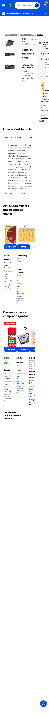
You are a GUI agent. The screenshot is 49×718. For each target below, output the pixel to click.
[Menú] (4, 5)
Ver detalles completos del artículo (27, 77)
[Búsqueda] (37, 5)
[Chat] (43, 703)
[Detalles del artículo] (31, 137)
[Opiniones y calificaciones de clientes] (31, 415)
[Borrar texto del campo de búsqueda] (33, 5)
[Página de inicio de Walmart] (10, 5)
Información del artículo (17, 129)
